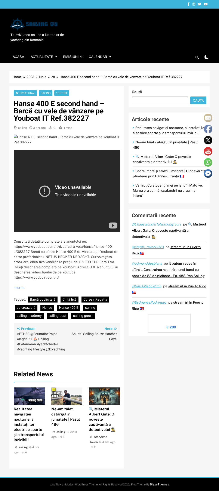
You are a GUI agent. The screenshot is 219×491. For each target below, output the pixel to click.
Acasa (18, 57)
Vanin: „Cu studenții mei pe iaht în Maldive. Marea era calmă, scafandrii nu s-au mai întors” (168, 190)
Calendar (98, 57)
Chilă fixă (69, 299)
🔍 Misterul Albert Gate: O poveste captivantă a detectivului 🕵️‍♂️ (102, 419)
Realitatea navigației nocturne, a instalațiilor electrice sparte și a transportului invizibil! (29, 424)
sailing (22, 127)
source (19, 288)
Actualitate (42, 57)
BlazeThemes (159, 484)
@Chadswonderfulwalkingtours (156, 224)
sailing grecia (83, 315)
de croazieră (26, 307)
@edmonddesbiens (147, 263)
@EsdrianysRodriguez (149, 302)
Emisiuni (71, 57)
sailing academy (29, 315)
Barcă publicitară (43, 299)
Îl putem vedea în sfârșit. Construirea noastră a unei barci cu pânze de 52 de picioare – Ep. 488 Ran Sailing (168, 269)
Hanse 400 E (68, 307)
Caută (137, 92)
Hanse (47, 307)
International (25, 93)
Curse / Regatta (95, 299)
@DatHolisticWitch (146, 286)
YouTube (62, 93)
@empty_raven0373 (148, 247)
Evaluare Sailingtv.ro (169, 318)
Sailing (46, 93)
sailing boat (57, 315)
